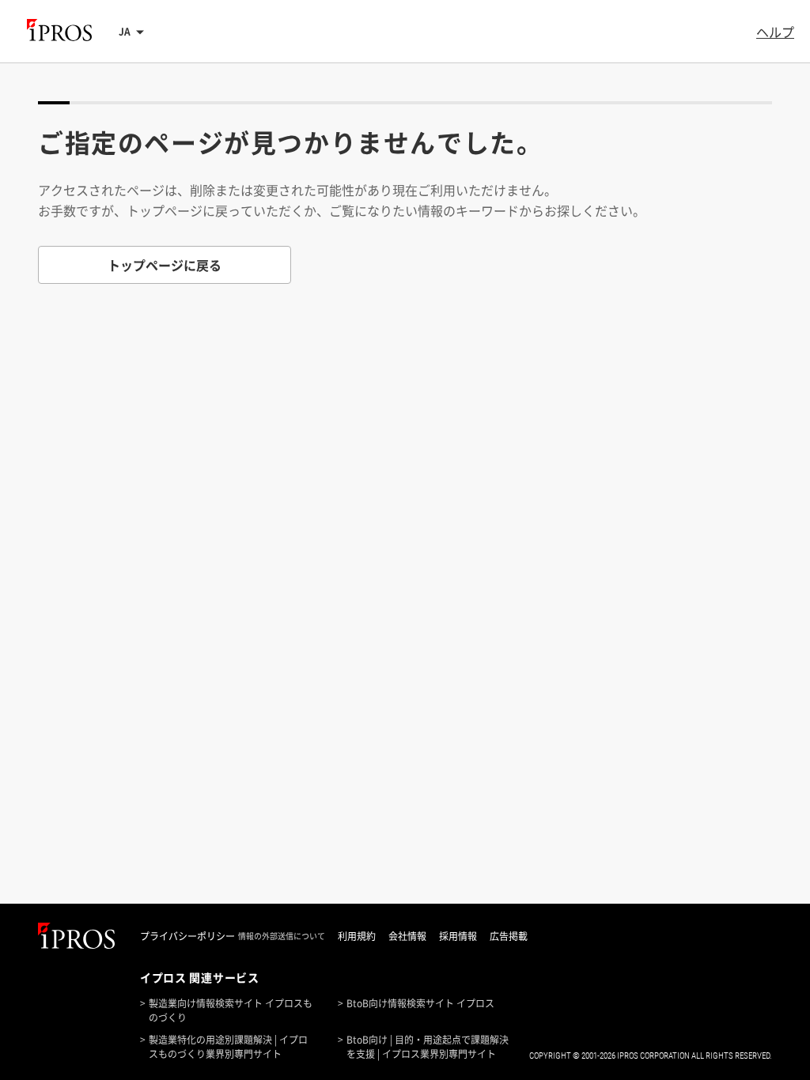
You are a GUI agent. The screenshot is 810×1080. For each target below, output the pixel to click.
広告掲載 (509, 936)
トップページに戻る (164, 264)
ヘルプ (775, 32)
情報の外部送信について (281, 936)
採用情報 (458, 936)
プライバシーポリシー (187, 936)
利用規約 (357, 936)
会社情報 (407, 936)
